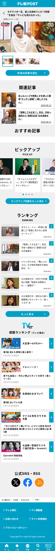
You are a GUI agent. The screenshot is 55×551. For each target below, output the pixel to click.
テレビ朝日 (10, 510)
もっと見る (27, 314)
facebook (27, 482)
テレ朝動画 (36, 510)
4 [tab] (32, 194)
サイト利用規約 (39, 518)
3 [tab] (29, 194)
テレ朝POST (27, 4)
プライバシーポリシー (16, 527)
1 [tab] (23, 194)
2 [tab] (26, 194)
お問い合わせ (11, 518)
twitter (15, 482)
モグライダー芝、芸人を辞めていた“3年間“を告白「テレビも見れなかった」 (27, 500)
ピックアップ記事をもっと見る (27, 201)
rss (39, 482)
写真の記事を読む (27, 73)
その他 (15, 500)
